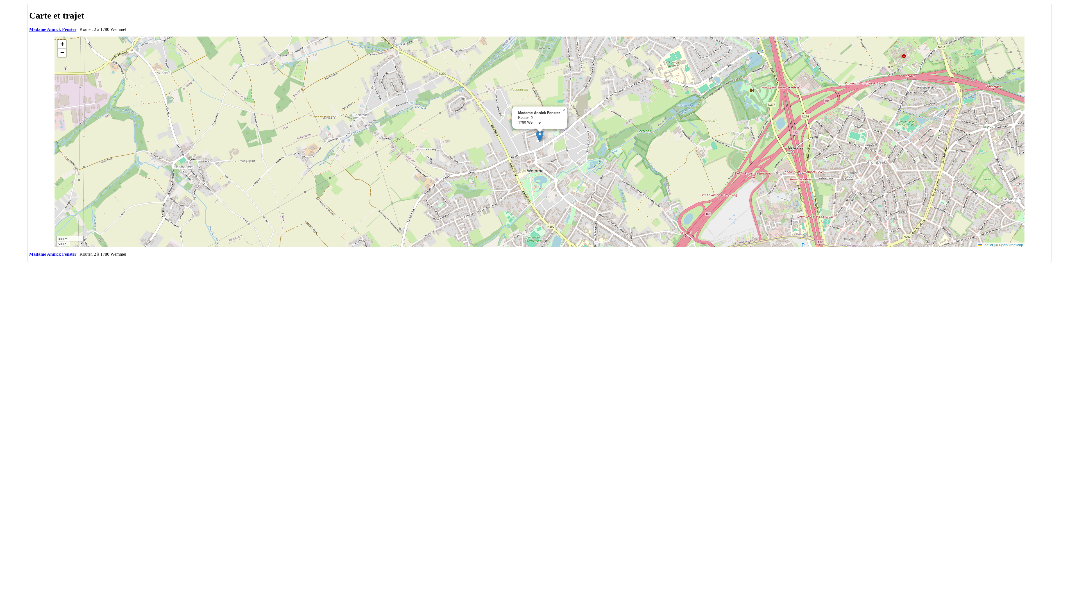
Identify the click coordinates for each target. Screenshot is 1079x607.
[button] (539, 136)
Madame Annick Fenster (52, 29)
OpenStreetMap (1011, 244)
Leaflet (987, 244)
